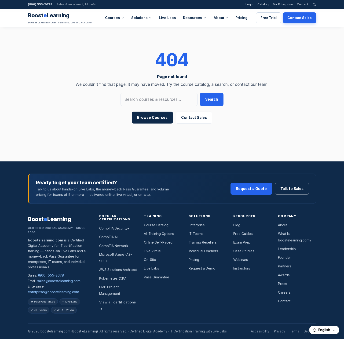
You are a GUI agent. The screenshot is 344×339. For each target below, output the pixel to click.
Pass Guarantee (156, 277)
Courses (112, 17)
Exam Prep (241, 242)
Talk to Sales (292, 188)
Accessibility (260, 331)
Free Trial (268, 18)
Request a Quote (251, 188)
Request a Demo (202, 268)
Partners (284, 266)
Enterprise (197, 225)
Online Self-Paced (158, 242)
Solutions (139, 17)
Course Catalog (156, 225)
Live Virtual (152, 251)
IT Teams (196, 234)
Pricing (241, 17)
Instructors (241, 268)
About (218, 17)
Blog (236, 225)
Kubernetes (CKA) (113, 278)
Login (249, 4)
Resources (192, 17)
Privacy (279, 331)
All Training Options (159, 234)
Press (282, 284)
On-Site (150, 260)
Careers (284, 292)
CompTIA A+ (109, 237)
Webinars (240, 260)
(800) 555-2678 (40, 4)
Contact (302, 4)
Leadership (287, 249)
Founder (284, 257)
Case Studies (243, 251)
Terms (294, 331)
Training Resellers (203, 242)
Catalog (263, 4)
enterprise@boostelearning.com (53, 292)
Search (211, 99)
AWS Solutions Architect (118, 270)
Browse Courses (152, 117)
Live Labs (167, 17)
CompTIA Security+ (114, 228)
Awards (284, 275)
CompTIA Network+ (114, 246)
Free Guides (243, 234)
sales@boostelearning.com (59, 281)
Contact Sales (299, 18)
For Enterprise (283, 4)
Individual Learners (203, 251)
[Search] (314, 4)
